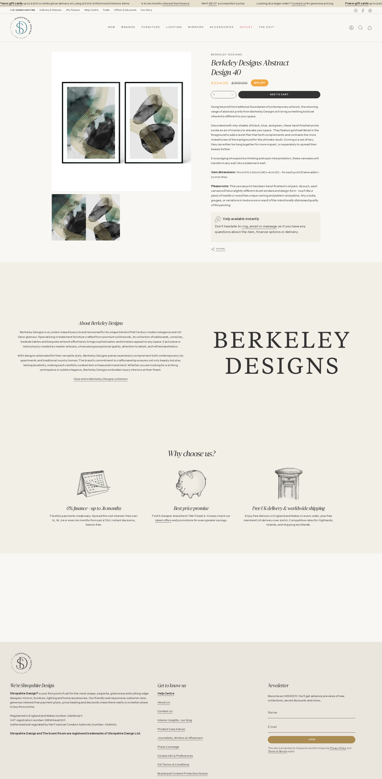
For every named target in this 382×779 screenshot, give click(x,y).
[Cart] (369, 27)
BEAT (213, 3)
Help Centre (91, 10)
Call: (22, 10)
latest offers (163, 520)
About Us (163, 702)
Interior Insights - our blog (174, 720)
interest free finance (175, 3)
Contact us (298, 3)
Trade (106, 10)
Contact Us (165, 711)
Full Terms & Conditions (173, 764)
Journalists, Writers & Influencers (180, 738)
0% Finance (73, 10)
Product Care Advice (171, 729)
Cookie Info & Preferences (175, 756)
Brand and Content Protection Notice (182, 773)
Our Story (146, 10)
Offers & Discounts (125, 10)
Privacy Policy (337, 748)
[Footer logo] (21, 663)
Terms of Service (277, 751)
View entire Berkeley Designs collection (100, 379)
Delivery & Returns (50, 10)
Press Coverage (168, 747)
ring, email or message (259, 226)
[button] (128, 28)
